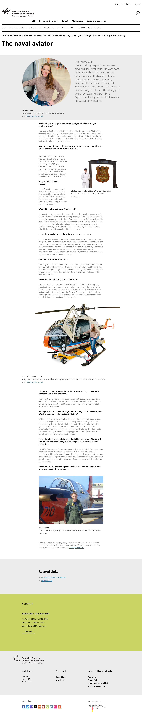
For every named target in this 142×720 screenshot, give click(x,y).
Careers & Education (97, 20)
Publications (24, 28)
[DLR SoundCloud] (59, 708)
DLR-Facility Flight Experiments (53, 577)
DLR (33, 20)
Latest (65, 20)
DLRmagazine (35, 28)
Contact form (61, 677)
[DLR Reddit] (39, 708)
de (135, 4)
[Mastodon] (31, 708)
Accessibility (125, 4)
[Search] (138, 13)
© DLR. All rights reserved (35, 116)
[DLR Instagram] (51, 708)
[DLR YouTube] (43, 708)
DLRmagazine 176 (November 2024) (73, 28)
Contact (28, 631)
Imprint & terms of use (96, 686)
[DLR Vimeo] (47, 708)
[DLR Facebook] (23, 708)
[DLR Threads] (35, 708)
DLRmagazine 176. (76, 547)
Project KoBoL (46, 580)
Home (4, 28)
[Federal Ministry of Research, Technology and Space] (100, 714)
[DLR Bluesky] (27, 708)
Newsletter (60, 680)
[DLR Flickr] (55, 708)
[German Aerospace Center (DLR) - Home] (19, 12)
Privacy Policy (93, 680)
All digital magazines (50, 28)
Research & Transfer (48, 20)
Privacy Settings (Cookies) (98, 683)
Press (116, 4)
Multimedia (77, 20)
